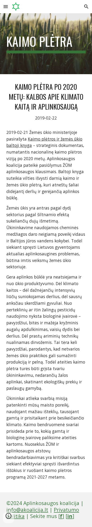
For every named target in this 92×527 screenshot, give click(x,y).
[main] (46, 43)
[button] (5, 6)
